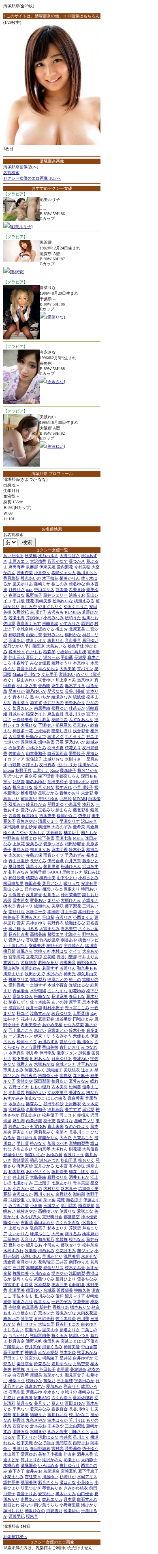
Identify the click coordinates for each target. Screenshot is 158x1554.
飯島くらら (23, 1279)
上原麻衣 (73, 1104)
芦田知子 (47, 1369)
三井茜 (62, 1262)
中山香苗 (89, 1347)
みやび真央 (31, 1217)
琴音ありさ (52, 1488)
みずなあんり (81, 719)
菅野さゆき (48, 798)
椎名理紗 (29, 793)
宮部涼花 (17, 957)
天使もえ (81, 1036)
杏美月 (84, 815)
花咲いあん (31, 1256)
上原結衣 (42, 731)
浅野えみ (25, 1064)
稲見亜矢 (64, 725)
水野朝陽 (38, 991)
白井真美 (73, 861)
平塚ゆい (46, 725)
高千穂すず (13, 1352)
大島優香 (90, 1149)
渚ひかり (89, 1505)
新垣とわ (11, 1505)
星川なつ (32, 674)
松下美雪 (46, 838)
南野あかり (31, 1499)
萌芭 (34, 1160)
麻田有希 (17, 567)
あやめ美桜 (52, 1024)
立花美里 (81, 1301)
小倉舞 (36, 1205)
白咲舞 (15, 764)
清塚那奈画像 (15, 167)
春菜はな (17, 595)
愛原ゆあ (29, 1454)
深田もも (89, 776)
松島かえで (36, 736)
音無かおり (70, 793)
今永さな (55, 381)
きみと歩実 (57, 1431)
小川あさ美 (27, 685)
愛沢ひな (17, 940)
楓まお (62, 629)
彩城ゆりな (13, 1154)
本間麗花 (34, 1267)
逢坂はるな (79, 985)
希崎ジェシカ (63, 572)
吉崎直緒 (50, 623)
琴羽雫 (27, 1318)
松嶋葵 (75, 1087)
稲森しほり (79, 1171)
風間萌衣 (64, 1443)
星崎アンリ (84, 1120)
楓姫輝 (44, 827)
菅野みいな (53, 634)
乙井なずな (57, 991)
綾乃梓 (15, 928)
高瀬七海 (64, 838)
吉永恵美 (47, 815)
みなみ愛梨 (48, 1352)
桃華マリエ (19, 979)
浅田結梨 (77, 1273)
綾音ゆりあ (61, 1013)
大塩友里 (46, 1324)
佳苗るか (77, 708)
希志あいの (31, 578)
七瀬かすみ (23, 1183)
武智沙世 (17, 1200)
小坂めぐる (44, 629)
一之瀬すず (36, 985)
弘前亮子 (38, 1228)
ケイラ (75, 951)
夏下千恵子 (88, 1471)
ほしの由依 (56, 1098)
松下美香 (21, 1058)
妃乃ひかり (13, 646)
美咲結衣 (72, 1070)
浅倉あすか (35, 1386)
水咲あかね (44, 1064)
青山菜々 (21, 702)
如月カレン (23, 708)
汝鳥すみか (40, 1013)
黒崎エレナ (72, 872)
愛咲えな (85, 1211)
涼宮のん (33, 1358)
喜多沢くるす (29, 623)
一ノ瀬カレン (21, 1036)
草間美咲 (29, 1482)
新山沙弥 (29, 827)
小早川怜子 (83, 787)
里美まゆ (50, 1330)
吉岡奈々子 (48, 1075)
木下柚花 (50, 578)
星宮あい (81, 725)
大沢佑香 (38, 561)
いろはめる (48, 1465)
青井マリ (25, 906)
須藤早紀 (17, 1516)
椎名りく (86, 1160)
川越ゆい (50, 1476)
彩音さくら (48, 1482)
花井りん (29, 1019)
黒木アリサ (75, 685)
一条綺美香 (23, 719)
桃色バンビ (88, 940)
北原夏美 (77, 629)
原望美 (36, 1375)
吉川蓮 (83, 1318)
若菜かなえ (53, 1375)
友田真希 (47, 764)
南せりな (17, 911)
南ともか (89, 832)
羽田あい (17, 640)
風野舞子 (34, 595)
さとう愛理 (31, 1047)
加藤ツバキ (57, 1143)
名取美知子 (36, 1109)
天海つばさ (70, 555)
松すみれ (64, 787)
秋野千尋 (23, 770)
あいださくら (38, 1171)
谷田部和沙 (53, 1104)
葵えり (57, 1403)
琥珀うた (73, 618)
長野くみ (38, 861)
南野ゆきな (87, 962)
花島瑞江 (46, 1262)
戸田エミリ (13, 1358)
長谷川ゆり (79, 1409)
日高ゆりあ (61, 1058)
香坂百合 (59, 1409)
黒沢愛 (17, 272)
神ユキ (92, 736)
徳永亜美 (59, 1284)
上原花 (19, 844)
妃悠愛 (19, 781)
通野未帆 (34, 1341)
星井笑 (66, 1358)
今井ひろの (53, 702)
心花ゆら (85, 1482)
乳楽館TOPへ (15, 1536)
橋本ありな (80, 1307)
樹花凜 (75, 1149)
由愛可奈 (34, 634)
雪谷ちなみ (87, 1279)
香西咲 (44, 685)
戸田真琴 (25, 1397)
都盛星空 (72, 1217)
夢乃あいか (75, 742)
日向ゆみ (33, 889)
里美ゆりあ (23, 584)
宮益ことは (71, 1341)
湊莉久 (88, 804)
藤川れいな (57, 1414)
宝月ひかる (44, 1166)
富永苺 (31, 776)
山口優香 (85, 1493)
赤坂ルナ (90, 900)
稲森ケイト (36, 714)
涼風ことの (57, 979)
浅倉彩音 (81, 731)
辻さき (87, 1070)
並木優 (62, 589)
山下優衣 (90, 1341)
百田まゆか (75, 1403)
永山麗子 (11, 1454)
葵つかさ (77, 561)
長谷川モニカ (68, 1324)
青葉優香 (21, 991)
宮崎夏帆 (69, 1471)
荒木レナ (46, 1313)
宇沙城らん (74, 945)
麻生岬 (19, 1120)
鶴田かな (73, 634)
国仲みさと (31, 917)
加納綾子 (54, 1070)
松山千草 (69, 1160)
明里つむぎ (31, 1488)
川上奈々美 (66, 680)
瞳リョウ (72, 883)
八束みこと (83, 1137)
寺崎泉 (15, 1307)
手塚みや (55, 1426)
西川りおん (44, 1194)
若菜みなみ (40, 1409)
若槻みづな (66, 1313)
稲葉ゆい (34, 1290)
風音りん (42, 1301)
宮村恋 (57, 1448)
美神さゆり (36, 923)
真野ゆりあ (57, 1177)
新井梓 (45, 1307)
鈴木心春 (77, 1030)
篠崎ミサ (42, 584)
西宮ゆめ (21, 1426)
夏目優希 (17, 866)
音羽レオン (79, 781)
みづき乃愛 (19, 1205)
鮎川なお (90, 618)
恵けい (40, 1030)
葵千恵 (49, 1120)
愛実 (21, 923)
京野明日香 (52, 1217)
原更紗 (87, 623)
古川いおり (70, 1047)
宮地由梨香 (79, 1143)
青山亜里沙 (19, 861)
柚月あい (59, 1081)
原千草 (75, 1002)
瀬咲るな (21, 1431)
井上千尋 (69, 911)
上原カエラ (19, 561)
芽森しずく (19, 1002)
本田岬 (53, 911)
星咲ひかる (48, 793)
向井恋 (66, 1437)
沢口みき (89, 821)
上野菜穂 (81, 1013)
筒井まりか (31, 1460)
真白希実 (76, 1098)
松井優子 (50, 1115)
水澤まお (30, 764)
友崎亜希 (59, 719)
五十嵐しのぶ (15, 945)
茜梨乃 (49, 1380)
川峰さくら (79, 1431)
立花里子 (49, 674)
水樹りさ (75, 759)
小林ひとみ (36, 748)
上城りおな (53, 759)
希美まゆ (77, 589)
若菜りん (68, 968)
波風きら (25, 951)
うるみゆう (61, 1036)
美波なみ (77, 1092)
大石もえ (37, 832)
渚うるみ (73, 1233)
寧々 (7, 781)
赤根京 (83, 1115)
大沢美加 (68, 668)
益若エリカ (52, 1499)
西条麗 (15, 815)
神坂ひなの (35, 1510)
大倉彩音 (54, 832)
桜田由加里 (13, 883)
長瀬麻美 (59, 996)
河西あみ (46, 1250)
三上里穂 (65, 1380)
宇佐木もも (23, 1296)
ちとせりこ (75, 736)
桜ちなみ (77, 1239)
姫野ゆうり (61, 663)
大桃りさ (42, 951)
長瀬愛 (80, 657)
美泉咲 (57, 906)
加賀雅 (84, 1053)
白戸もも (34, 651)
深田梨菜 (42, 1081)
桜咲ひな (34, 1380)
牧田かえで (35, 974)
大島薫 (57, 1233)
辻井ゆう (11, 1019)
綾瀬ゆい (72, 1510)
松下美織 (25, 1443)
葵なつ (27, 1505)
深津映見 (29, 742)
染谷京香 (25, 1363)
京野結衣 (64, 1194)
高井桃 (80, 651)
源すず (36, 702)
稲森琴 (49, 651)
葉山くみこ (13, 889)
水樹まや (38, 1431)
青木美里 (81, 1183)
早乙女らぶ (48, 668)
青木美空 (69, 928)
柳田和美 (51, 1341)
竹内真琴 (42, 1149)
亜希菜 (79, 827)
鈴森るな (42, 1363)
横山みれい (27, 680)
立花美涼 (34, 957)
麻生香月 (55, 714)
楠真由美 (47, 877)
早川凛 (23, 1143)
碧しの (36, 1188)
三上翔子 (42, 1183)
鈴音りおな (44, 787)
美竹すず (73, 1109)
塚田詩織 (11, 827)
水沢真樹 (17, 1053)
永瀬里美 (17, 1290)
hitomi (8, 770)
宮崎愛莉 (21, 1160)
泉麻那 (32, 567)
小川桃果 (34, 1200)
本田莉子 (86, 911)
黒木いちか (40, 697)
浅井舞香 (34, 894)
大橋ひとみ (71, 900)
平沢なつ (21, 1409)
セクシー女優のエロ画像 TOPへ (32, 178)
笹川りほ (77, 1420)
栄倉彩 (87, 793)
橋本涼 (9, 906)
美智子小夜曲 (50, 1454)
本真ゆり (81, 663)
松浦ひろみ (71, 866)
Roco (54, 770)
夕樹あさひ (23, 1149)
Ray (93, 1013)
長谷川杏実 (19, 934)
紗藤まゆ (29, 838)
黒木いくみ (66, 1493)
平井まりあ (88, 957)
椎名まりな (23, 787)
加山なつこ (35, 1098)
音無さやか (27, 821)
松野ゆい (59, 708)
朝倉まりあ (40, 849)
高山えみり (44, 1222)
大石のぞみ (61, 827)
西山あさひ (31, 1115)
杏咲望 (32, 940)
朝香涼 (19, 1420)
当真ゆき (85, 680)
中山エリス (44, 589)
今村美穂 (82, 567)
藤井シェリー (55, 595)
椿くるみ (59, 1335)
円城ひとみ (83, 1019)
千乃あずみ (75, 855)
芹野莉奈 (73, 1448)
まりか (53, 900)
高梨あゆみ (23, 996)
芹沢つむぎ (13, 776)
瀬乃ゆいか (36, 691)
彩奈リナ (72, 1386)
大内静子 (89, 1460)
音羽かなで (57, 561)
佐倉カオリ (36, 640)
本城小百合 (57, 985)
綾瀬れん (42, 906)
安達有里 (89, 883)
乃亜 (60, 742)
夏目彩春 (46, 1019)
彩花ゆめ (77, 991)
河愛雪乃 (54, 1510)
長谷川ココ (79, 1132)
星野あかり (75, 702)
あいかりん (19, 1233)
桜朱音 (32, 1516)
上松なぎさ (19, 1228)
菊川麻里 (21, 1414)
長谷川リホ (75, 714)
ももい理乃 (40, 1087)
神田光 (70, 974)
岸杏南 (70, 1454)
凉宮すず (11, 1284)
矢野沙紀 (21, 612)
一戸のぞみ (61, 1301)
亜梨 (7, 1194)
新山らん (64, 810)
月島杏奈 (81, 1363)
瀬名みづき (49, 1160)
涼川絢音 (55, 1109)
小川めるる (40, 1273)
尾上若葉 (42, 719)
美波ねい (55, 446)
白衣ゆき (89, 1324)
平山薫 (67, 657)
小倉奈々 (42, 572)
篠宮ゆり (30, 815)
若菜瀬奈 (51, 1471)
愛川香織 (17, 985)
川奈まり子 (13, 974)
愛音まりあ (27, 1493)
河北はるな (48, 1437)
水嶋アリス (87, 1476)
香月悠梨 (11, 578)
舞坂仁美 (21, 1273)
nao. (29, 589)
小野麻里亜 (70, 1505)
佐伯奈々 (17, 753)
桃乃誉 (9, 951)
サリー (32, 1369)
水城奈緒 (25, 629)
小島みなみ (53, 618)
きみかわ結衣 (76, 1488)
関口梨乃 (38, 979)
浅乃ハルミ (48, 555)
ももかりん (19, 1335)
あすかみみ (13, 1098)
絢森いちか (35, 1154)
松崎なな (42, 996)
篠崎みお (86, 1392)
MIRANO (42, 1397)
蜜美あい (38, 900)
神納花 (31, 1352)
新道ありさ (70, 1330)
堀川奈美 (59, 1171)
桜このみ (59, 584)
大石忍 (66, 1137)
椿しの (75, 979)
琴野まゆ (55, 804)
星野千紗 (54, 945)
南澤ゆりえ (27, 1262)
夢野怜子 (77, 753)
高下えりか (27, 1437)
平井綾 (19, 601)
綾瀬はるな (75, 923)
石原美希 (17, 748)
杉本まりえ (57, 1228)
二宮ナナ (41, 770)
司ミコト (68, 1115)
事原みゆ (21, 849)
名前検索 (11, 172)
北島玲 (66, 798)
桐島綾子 (50, 1358)
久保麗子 (17, 894)
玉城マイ (51, 1205)
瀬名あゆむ (36, 781)
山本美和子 (36, 753)
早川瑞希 (69, 1205)
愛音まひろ (27, 668)
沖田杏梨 (25, 572)
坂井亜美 (11, 1482)
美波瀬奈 (78, 1369)
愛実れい (46, 1493)
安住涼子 (34, 759)
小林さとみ (88, 877)
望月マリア (75, 1296)
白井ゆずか (83, 1358)
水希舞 (62, 1239)
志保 (7, 900)
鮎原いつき (79, 1335)
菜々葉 (49, 1200)
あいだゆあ (13, 555)
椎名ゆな (77, 584)
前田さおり (23, 1301)
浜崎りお (77, 595)
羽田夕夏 (55, 748)
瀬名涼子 (74, 1200)
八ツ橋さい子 (25, 1313)
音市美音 (73, 640)
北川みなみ (44, 1296)
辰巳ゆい (90, 640)
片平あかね (87, 1064)
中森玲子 (21, 663)
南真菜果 (30, 1307)
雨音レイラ (53, 855)
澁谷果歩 (64, 1019)
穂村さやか (27, 1211)
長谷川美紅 (75, 691)
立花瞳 (49, 957)
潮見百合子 (75, 1375)
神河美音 (72, 1347)
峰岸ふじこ (40, 1233)
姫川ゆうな (61, 1363)
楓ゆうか (11, 1222)
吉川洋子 (38, 612)
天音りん (29, 1239)
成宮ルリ (17, 1007)
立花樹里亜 (57, 1092)
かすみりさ (70, 623)
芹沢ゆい (34, 618)
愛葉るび (34, 844)
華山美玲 (11, 968)
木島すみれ (13, 1250)
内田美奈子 (31, 1024)
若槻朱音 (68, 962)
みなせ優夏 (40, 663)
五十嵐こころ (21, 1030)
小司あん (51, 1245)
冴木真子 (69, 1188)
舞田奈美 (33, 883)
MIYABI (80, 798)
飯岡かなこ (67, 815)
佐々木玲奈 (66, 1318)
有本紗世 (77, 1166)
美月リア (42, 1403)
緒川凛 (91, 945)
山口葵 (27, 1284)
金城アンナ (66, 1064)
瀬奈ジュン (67, 1053)
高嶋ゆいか (48, 1211)
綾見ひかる (36, 804)
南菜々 (62, 1132)
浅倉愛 (9, 1262)
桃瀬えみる (84, 601)
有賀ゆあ (38, 1126)
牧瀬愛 (31, 1250)
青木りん (21, 697)
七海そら (73, 934)
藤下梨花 (73, 906)
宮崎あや (25, 1081)
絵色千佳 (76, 646)
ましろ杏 (29, 606)
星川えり (81, 1437)
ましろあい (13, 1330)
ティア (19, 759)
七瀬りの (11, 742)
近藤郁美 (65, 1290)
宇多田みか (84, 1380)
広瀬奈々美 (88, 1188)
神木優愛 (89, 1217)
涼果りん (34, 866)
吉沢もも (55, 612)
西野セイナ (19, 1087)
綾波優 (79, 697)
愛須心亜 (68, 1041)
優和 (60, 1296)
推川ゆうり (70, 1465)
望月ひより (66, 1279)
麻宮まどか (57, 1030)
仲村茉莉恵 (71, 894)
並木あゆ (68, 1352)
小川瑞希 (17, 1092)
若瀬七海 (17, 618)
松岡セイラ (27, 1041)
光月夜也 (29, 1075)
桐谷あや (69, 940)
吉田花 (27, 1222)
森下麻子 (81, 1075)
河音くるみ (52, 1347)
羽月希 (32, 1053)
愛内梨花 (65, 567)
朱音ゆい (46, 680)
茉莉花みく (44, 1132)
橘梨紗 (32, 877)
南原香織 (42, 708)
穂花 (30, 601)
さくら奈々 (61, 1397)
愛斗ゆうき (27, 1137)
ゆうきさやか (15, 832)
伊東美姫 (47, 567)
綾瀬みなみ (61, 697)
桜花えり (73, 748)
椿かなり (38, 1143)
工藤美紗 (11, 1239)
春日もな (77, 996)
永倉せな (89, 1256)
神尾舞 (19, 1369)
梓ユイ (23, 1013)
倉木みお (38, 1426)
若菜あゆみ (31, 968)
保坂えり (72, 889)
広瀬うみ (33, 1330)
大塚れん (59, 1149)
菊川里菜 (51, 866)
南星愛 (63, 1369)
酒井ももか (79, 1177)
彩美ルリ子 (21, 226)
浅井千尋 (34, 1007)
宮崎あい (67, 674)
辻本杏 (62, 1166)
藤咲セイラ (71, 1245)
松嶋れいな (63, 601)
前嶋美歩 (43, 601)
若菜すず (50, 968)
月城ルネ (17, 714)
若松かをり (48, 962)
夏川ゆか (17, 1245)
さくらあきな (68, 1222)
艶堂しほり (61, 731)
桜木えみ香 (75, 1267)
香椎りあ (61, 1307)
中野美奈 (11, 838)
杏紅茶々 (33, 1476)
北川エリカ (67, 764)
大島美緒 (38, 1177)
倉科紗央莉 (44, 1318)
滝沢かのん (52, 1460)
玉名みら (46, 810)
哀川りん (55, 640)
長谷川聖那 (67, 957)
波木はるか (57, 1420)
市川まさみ (13, 1070)
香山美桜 (50, 1047)
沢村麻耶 (17, 1109)
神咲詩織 (17, 634)
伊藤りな (68, 1211)
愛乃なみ (29, 810)
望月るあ (34, 1245)
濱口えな (68, 1482)
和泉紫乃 (46, 1239)
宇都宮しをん (68, 776)
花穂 (61, 1200)
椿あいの (11, 1318)
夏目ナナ (34, 657)
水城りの (69, 1392)
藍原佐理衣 (83, 1397)
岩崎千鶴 (38, 872)
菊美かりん (70, 578)
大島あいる (56, 646)
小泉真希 (73, 804)
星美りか (17, 691)
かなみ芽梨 (74, 1024)
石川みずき (48, 1041)
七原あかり (61, 1183)
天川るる (30, 928)
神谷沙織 (17, 877)
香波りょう (74, 1154)
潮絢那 (79, 1194)
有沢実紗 (25, 1166)
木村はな (59, 951)
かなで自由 (44, 1443)
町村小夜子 (53, 1007)
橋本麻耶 (90, 1233)
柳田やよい (36, 1092)
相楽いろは (52, 889)
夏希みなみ (79, 1081)
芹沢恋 (75, 1228)
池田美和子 (57, 781)
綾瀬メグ (55, 736)
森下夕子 (17, 1471)
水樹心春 (11, 1465)
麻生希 (57, 685)
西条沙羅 (34, 1120)
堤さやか (59, 1273)
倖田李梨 (47, 1053)
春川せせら (27, 1324)
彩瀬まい (72, 1460)
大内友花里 (87, 1313)
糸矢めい (17, 855)
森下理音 (46, 776)
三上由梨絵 (75, 1426)
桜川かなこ (79, 1414)
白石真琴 (21, 1375)
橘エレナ (72, 832)
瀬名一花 (51, 657)
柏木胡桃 (17, 1171)
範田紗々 (17, 651)
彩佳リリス (53, 1267)
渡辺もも (11, 962)
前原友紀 (29, 798)
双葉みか (17, 804)
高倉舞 (92, 827)
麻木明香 (59, 849)
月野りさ (17, 589)
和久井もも (87, 968)
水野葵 (66, 1075)
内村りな (51, 1188)
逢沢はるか (23, 1194)
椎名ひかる (87, 770)
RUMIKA (73, 612)
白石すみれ (87, 1499)
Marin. (78, 838)
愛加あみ (54, 1386)
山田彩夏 (77, 1284)
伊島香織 (55, 861)
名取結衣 (29, 962)
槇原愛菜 (86, 1205)
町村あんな (40, 1058)
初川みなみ (19, 872)
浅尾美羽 (72, 1256)
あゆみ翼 (54, 1154)
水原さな (17, 1104)
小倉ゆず (65, 651)
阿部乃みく (35, 1070)
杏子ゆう (90, 1448)
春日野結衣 (40, 1448)
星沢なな (55, 691)
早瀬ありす (70, 821)
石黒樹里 (17, 1392)
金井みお (34, 1471)
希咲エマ (55, 934)
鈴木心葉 (77, 849)
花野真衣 (55, 923)
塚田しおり (13, 1510)
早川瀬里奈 (35, 646)
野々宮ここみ (77, 1007)
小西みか (21, 1188)
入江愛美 (17, 736)
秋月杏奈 (17, 1341)
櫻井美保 (33, 1347)
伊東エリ (42, 1036)
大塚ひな (29, 725)
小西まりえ (83, 917)
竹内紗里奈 (49, 940)
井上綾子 (21, 1177)
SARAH (54, 872)
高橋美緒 (38, 934)
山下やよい (67, 877)
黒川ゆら (85, 1041)
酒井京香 (85, 1454)
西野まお (81, 1443)
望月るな (25, 1403)
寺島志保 (34, 855)
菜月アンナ (52, 883)
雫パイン (85, 668)
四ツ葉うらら (46, 1505)
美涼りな (21, 1448)
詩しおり (90, 894)
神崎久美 (82, 1290)
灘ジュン (85, 1250)
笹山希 (48, 917)
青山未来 (55, 1126)
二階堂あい (13, 1347)
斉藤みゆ (34, 1392)
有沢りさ (64, 917)
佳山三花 (17, 657)
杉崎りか (68, 1476)
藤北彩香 (81, 810)
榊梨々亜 (17, 1380)
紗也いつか (19, 1126)
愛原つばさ (53, 844)
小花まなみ (13, 1476)
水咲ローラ (36, 911)
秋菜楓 (31, 555)
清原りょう (48, 821)
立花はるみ (66, 1250)
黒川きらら (87, 572)
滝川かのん (88, 764)
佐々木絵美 (40, 1002)
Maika (18, 674)
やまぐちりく (50, 606)
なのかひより (77, 1126)
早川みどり (52, 1256)
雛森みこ (34, 1104)
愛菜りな (55, 317)
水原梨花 (42, 1284)
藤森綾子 (68, 770)
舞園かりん (48, 1137)
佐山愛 (9, 623)
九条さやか (36, 1420)
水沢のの (54, 974)
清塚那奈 (29, 1465)
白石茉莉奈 (57, 753)
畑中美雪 (46, 742)
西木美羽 (59, 1087)
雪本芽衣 (21, 900)
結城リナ (38, 1414)
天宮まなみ (49, 928)
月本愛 (70, 1499)
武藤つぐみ (44, 1279)
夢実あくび (23, 1132)
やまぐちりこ (76, 606)
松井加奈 (90, 1245)
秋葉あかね (87, 1352)
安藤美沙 (37, 945)
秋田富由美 (40, 1335)
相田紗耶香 (75, 844)
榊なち (92, 1092)
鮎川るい (51, 894)
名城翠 (49, 1290)
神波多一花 (23, 731)
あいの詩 (59, 1002)
